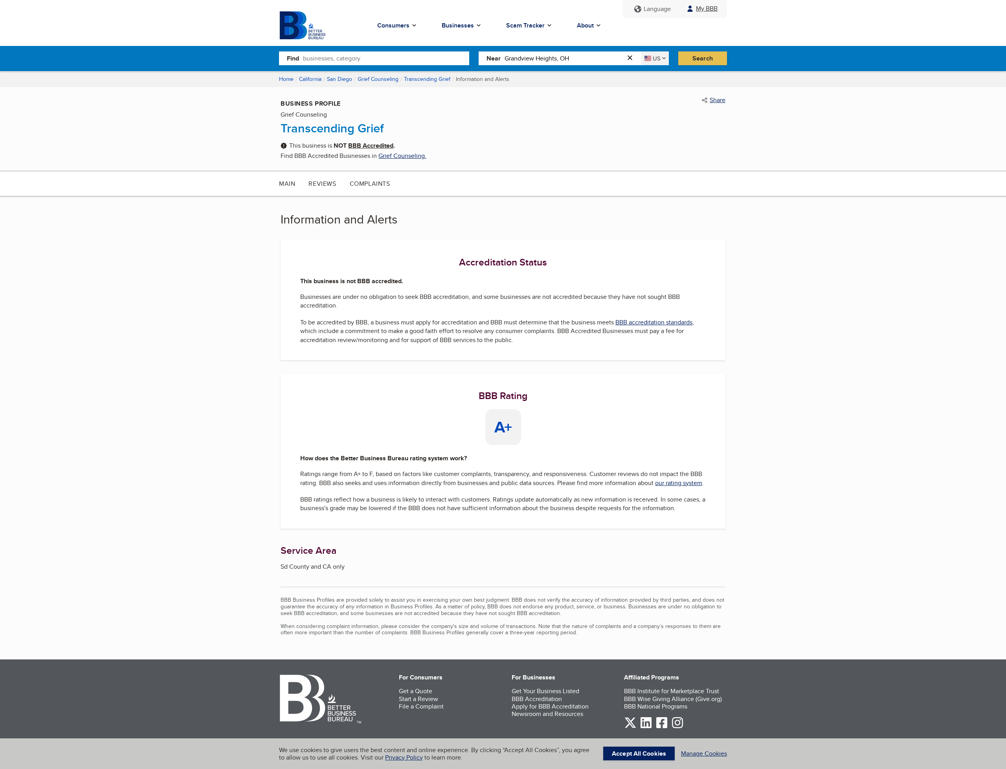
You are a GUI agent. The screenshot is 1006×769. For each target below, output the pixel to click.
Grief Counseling (378, 79)
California (310, 79)
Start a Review (418, 698)
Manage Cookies (704, 753)
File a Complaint (421, 706)
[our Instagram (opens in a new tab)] (677, 726)
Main (287, 183)
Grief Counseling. (402, 155)
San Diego (339, 79)
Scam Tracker (525, 25)
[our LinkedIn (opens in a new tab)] (646, 726)
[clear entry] (632, 58)
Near (493, 58)
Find (293, 58)
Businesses (458, 25)
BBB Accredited (370, 145)
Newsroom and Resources (547, 713)
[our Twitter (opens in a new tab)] (630, 726)
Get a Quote (415, 691)
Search (702, 58)
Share (717, 100)
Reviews (322, 183)
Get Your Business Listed (545, 691)
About (585, 25)
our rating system (678, 482)
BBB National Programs (655, 706)
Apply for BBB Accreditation (550, 706)
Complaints (370, 183)
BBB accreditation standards (653, 322)
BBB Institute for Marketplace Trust (671, 691)
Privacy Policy (404, 757)
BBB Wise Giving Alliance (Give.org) (673, 698)
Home (286, 79)
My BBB (707, 8)
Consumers (393, 25)
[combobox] (386, 58)
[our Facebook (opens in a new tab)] (661, 726)
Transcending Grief (427, 79)
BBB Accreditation (537, 698)
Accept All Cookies (639, 753)
